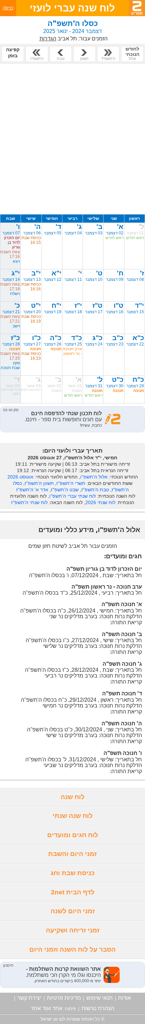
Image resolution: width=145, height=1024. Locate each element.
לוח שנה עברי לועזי (72, 8)
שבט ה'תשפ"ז (65, 489)
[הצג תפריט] (137, 8)
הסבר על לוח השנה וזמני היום (72, 949)
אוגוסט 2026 (20, 477)
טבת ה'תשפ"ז (95, 489)
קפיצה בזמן (13, 52)
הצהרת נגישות (98, 1008)
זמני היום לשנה (73, 911)
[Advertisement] (72, 139)
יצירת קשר (29, 998)
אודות (124, 998)
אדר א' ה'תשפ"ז (32, 489)
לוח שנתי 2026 (100, 502)
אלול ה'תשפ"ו (94, 477)
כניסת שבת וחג (73, 873)
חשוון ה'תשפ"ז (39, 483)
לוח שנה (73, 796)
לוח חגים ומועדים (72, 834)
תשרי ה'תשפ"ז (70, 483)
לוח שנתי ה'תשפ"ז (29, 502)
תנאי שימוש (99, 998)
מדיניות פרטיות (64, 998)
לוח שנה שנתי (73, 815)
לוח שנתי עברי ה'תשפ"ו (72, 496)
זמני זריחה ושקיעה (72, 930)
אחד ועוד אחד (46, 1008)
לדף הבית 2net (72, 892)
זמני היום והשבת (72, 853)
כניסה (8, 7)
